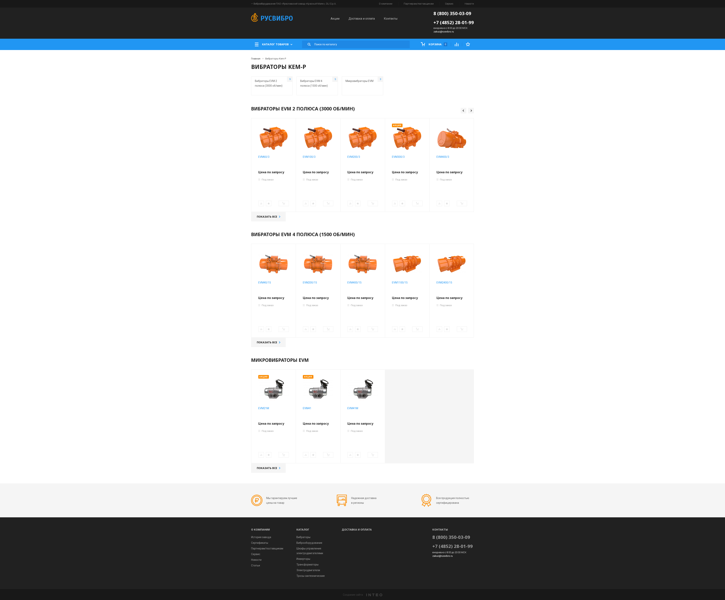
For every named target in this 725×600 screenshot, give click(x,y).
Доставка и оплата (362, 18)
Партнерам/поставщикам (419, 3)
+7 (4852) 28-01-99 (453, 22)
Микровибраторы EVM (363, 80)
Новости (469, 3)
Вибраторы (303, 537)
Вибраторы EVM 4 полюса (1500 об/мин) (318, 82)
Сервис (449, 3)
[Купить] (283, 203)
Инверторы (303, 558)
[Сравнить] (261, 203)
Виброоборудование (309, 542)
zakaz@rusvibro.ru (443, 31)
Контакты (391, 18)
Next (471, 110)
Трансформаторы (307, 564)
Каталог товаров (275, 44)
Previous (463, 110)
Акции (335, 18)
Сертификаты (259, 542)
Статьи (255, 565)
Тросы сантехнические (310, 575)
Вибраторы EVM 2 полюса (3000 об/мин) (273, 82)
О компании (385, 3)
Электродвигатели (308, 570)
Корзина (437, 44)
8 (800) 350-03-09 (452, 13)
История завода (261, 537)
